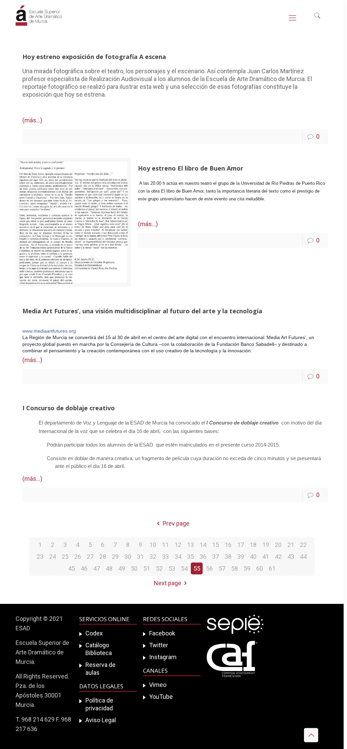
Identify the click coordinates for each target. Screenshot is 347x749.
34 (178, 556)
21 (290, 544)
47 (96, 568)
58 (234, 568)
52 (159, 568)
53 (171, 568)
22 (303, 544)
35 (190, 556)
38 (228, 556)
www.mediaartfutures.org (49, 331)
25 (65, 556)
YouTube (161, 696)
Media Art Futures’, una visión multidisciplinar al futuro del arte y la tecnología (142, 311)
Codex (94, 633)
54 (184, 568)
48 (109, 568)
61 (272, 568)
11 (165, 544)
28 (102, 556)
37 (215, 556)
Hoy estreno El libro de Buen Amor (190, 168)
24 (52, 556)
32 (152, 556)
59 (247, 568)
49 (121, 568)
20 (278, 544)
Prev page (176, 523)
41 (265, 556)
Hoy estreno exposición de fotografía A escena (94, 57)
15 (215, 544)
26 (77, 556)
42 (278, 556)
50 (134, 568)
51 (146, 568)
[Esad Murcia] (39, 20)
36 (203, 556)
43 (290, 556)
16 (228, 544)
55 (196, 568)
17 (240, 544)
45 (71, 568)
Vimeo (157, 684)
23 (40, 556)
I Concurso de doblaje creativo (68, 408)
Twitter (158, 645)
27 (90, 556)
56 (209, 568)
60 (259, 568)
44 (303, 556)
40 (253, 556)
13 (190, 544)
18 (253, 544)
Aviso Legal (100, 720)
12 (178, 544)
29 (115, 556)
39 (240, 556)
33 (165, 556)
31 (140, 556)
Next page (167, 583)
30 (127, 556)
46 (84, 568)
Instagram (163, 657)
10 (152, 544)
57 (222, 568)
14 (203, 544)
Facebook (162, 633)
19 (265, 544)
